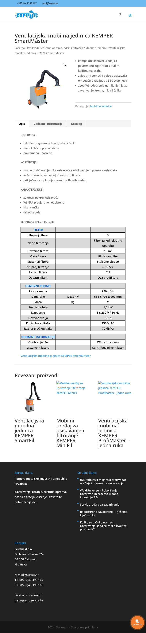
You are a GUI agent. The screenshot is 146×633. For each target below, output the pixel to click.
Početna (20, 48)
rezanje (37, 492)
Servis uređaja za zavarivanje (99, 504)
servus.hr (35, 595)
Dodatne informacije (48, 124)
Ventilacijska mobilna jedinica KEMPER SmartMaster (56, 356)
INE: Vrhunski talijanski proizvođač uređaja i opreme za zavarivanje (103, 481)
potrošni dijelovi (25, 502)
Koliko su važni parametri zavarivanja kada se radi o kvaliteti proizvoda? (103, 525)
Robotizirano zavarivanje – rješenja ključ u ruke (103, 513)
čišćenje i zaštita (47, 497)
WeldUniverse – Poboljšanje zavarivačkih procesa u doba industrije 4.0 (99, 493)
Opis (22, 124)
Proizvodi (33, 48)
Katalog (76, 124)
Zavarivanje (23, 492)
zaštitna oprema (55, 492)
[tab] (21, 123)
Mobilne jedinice (96, 48)
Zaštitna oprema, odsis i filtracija (62, 48)
